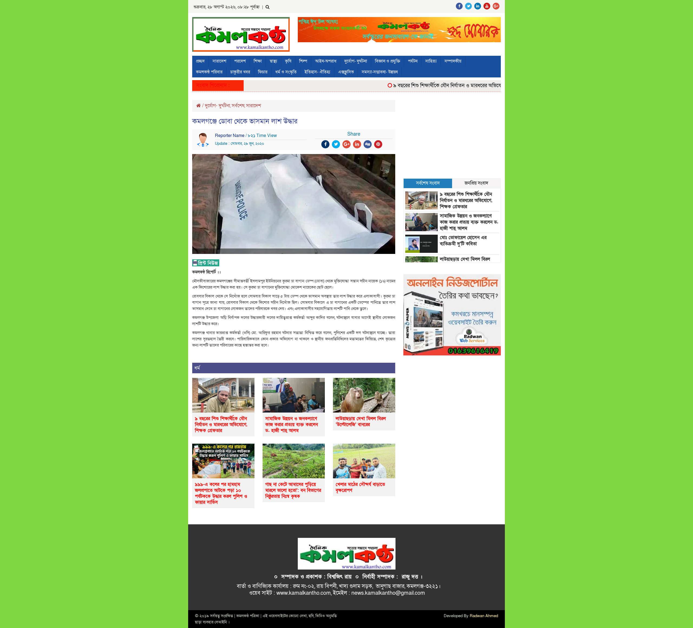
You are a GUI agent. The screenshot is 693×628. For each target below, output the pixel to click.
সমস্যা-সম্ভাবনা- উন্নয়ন (380, 72)
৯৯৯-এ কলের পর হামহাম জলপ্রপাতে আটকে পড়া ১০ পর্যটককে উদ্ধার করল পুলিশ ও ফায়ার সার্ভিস (221, 493)
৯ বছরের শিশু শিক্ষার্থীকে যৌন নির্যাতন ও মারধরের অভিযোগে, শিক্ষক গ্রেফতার (450, 85)
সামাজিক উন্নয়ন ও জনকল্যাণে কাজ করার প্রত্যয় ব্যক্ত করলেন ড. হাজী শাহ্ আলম (291, 425)
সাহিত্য (431, 61)
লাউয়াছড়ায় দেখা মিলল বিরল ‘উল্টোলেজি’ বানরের (361, 422)
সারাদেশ (219, 61)
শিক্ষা (258, 61)
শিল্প (303, 61)
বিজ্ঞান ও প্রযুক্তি (387, 61)
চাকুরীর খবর (240, 72)
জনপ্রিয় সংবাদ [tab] (476, 183)
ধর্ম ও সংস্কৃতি (286, 72)
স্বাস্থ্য (273, 61)
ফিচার (262, 72)
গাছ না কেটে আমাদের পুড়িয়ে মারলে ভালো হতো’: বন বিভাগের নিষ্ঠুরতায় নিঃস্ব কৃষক (293, 490)
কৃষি (288, 61)
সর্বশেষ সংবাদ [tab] (428, 183)
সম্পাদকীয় (452, 61)
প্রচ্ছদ (200, 61)
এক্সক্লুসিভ (346, 72)
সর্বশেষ (238, 106)
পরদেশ (240, 61)
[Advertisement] (452, 138)
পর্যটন (412, 61)
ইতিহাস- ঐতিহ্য (317, 72)
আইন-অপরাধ (325, 61)
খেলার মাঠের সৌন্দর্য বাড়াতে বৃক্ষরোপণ (360, 487)
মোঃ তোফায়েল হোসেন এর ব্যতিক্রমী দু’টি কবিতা (463, 240)
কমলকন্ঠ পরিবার (209, 72)
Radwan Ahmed (484, 616)
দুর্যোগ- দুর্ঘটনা (355, 61)
